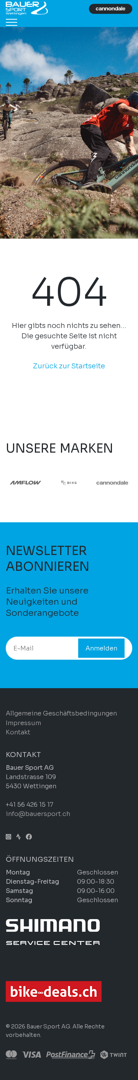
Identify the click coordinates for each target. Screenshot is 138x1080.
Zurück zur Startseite (69, 366)
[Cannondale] (112, 482)
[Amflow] (25, 482)
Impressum (23, 723)
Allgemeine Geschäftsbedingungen (61, 713)
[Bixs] (69, 482)
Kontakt (18, 732)
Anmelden (101, 648)
